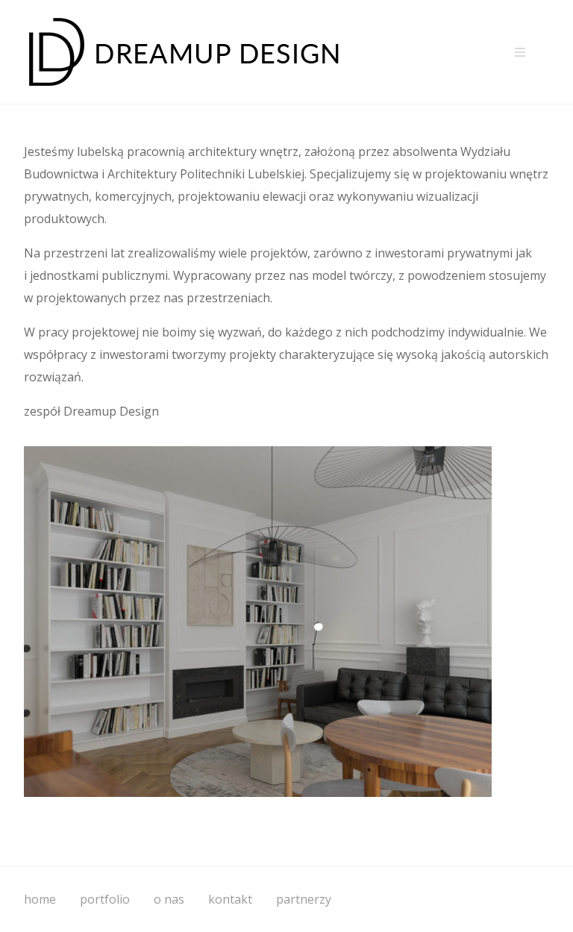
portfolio (105, 899)
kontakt (230, 899)
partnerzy (303, 899)
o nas (169, 899)
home (40, 899)
